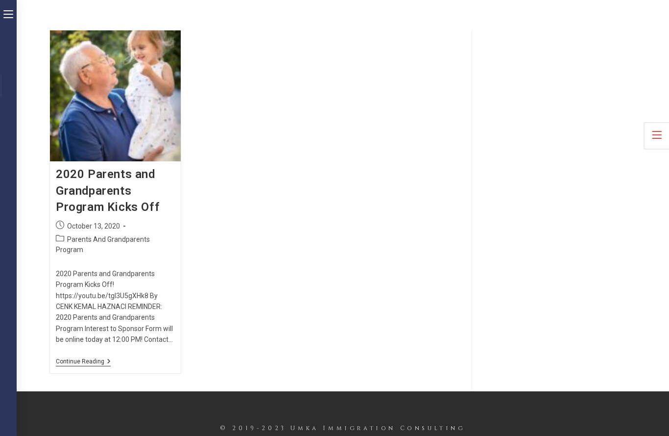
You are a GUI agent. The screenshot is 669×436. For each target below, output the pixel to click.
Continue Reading (83, 362)
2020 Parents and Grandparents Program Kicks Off (108, 190)
